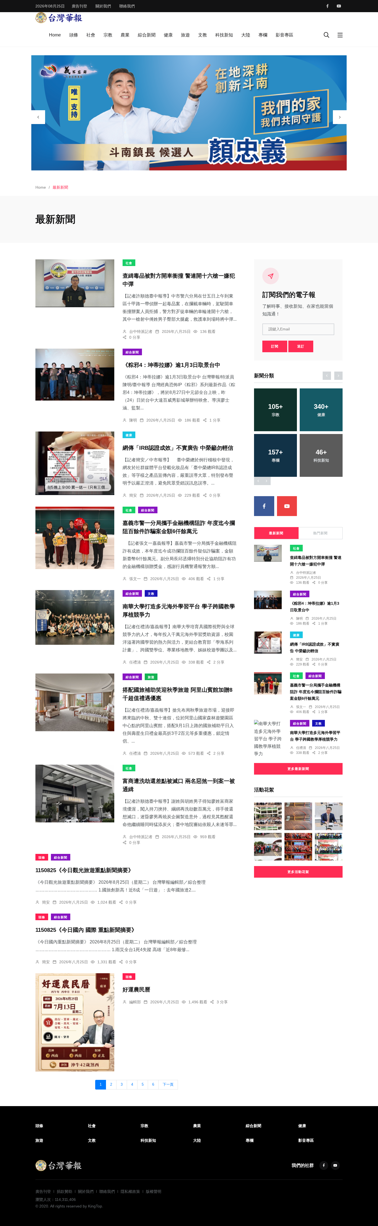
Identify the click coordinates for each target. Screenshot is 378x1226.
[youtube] (339, 6)
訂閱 (274, 346)
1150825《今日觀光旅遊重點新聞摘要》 (84, 870)
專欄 (262, 35)
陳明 (133, 420)
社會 (90, 35)
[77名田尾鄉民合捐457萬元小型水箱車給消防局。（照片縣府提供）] (329, 847)
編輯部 (135, 1002)
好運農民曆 (136, 989)
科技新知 (224, 35)
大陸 (245, 35)
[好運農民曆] (74, 1022)
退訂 (300, 346)
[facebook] (327, 6)
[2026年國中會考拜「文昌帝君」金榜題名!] (298, 816)
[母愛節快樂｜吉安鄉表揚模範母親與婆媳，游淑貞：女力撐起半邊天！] (298, 847)
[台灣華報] (58, 17)
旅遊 (185, 35)
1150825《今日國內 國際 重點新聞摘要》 (86, 930)
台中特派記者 (140, 331)
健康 (168, 35)
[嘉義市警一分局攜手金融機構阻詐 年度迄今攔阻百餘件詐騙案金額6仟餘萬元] (74, 538)
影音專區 (284, 35)
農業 (125, 35)
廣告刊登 (79, 6)
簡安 (133, 495)
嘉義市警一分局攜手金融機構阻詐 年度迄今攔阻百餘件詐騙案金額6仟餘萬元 (315, 692)
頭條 (73, 35)
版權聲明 (153, 1191)
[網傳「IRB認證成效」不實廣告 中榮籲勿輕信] (74, 463)
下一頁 (168, 1084)
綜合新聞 (147, 35)
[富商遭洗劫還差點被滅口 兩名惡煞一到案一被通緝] (74, 793)
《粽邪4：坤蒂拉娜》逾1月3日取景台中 (171, 365)
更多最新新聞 (298, 769)
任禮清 (135, 662)
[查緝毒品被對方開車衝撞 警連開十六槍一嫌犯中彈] (74, 283)
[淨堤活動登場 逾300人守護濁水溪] (268, 847)
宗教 (107, 35)
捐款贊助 (64, 1191)
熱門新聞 (320, 533)
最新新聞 (276, 533)
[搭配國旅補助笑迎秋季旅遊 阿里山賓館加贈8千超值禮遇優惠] (74, 702)
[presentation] (38, 117)
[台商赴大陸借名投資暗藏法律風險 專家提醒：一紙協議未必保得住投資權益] (329, 816)
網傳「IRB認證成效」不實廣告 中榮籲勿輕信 (178, 448)
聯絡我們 (127, 6)
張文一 (135, 579)
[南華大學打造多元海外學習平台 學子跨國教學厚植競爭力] (74, 617)
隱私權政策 (130, 1191)
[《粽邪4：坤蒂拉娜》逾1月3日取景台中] (74, 375)
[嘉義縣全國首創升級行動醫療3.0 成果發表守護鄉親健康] (268, 816)
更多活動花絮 (298, 872)
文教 (202, 35)
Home (55, 35)
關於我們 (103, 6)
